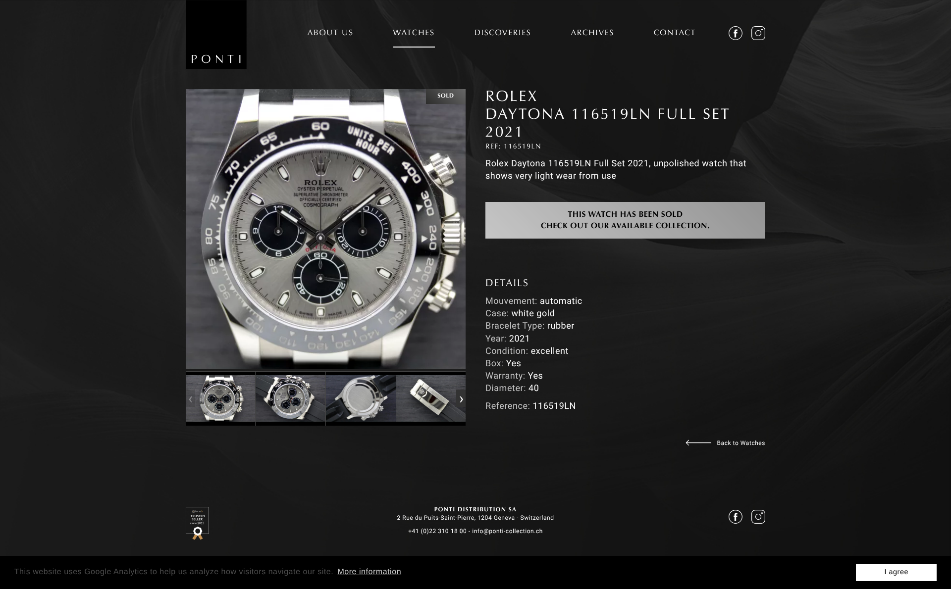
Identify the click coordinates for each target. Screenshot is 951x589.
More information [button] (369, 572)
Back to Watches (741, 443)
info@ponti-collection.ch (507, 531)
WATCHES (414, 34)
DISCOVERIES (503, 34)
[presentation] (190, 398)
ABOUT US (331, 34)
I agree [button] (896, 572)
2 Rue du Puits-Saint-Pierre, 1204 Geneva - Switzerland (475, 517)
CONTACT (675, 34)
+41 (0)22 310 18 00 (437, 531)
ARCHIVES (592, 34)
